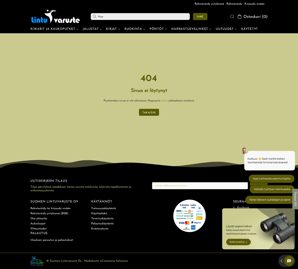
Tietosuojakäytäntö (103, 208)
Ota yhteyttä (38, 218)
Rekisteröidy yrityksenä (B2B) (49, 213)
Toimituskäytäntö (102, 218)
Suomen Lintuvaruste (55, 16)
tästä (164, 100)
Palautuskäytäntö (102, 223)
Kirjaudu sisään (254, 3)
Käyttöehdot (99, 213)
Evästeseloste (99, 228)
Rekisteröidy (234, 3)
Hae (200, 16)
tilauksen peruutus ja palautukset (51, 240)
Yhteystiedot (38, 228)
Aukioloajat (37, 223)
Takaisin (149, 112)
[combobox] (140, 16)
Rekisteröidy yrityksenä (209, 3)
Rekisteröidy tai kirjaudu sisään (50, 208)
